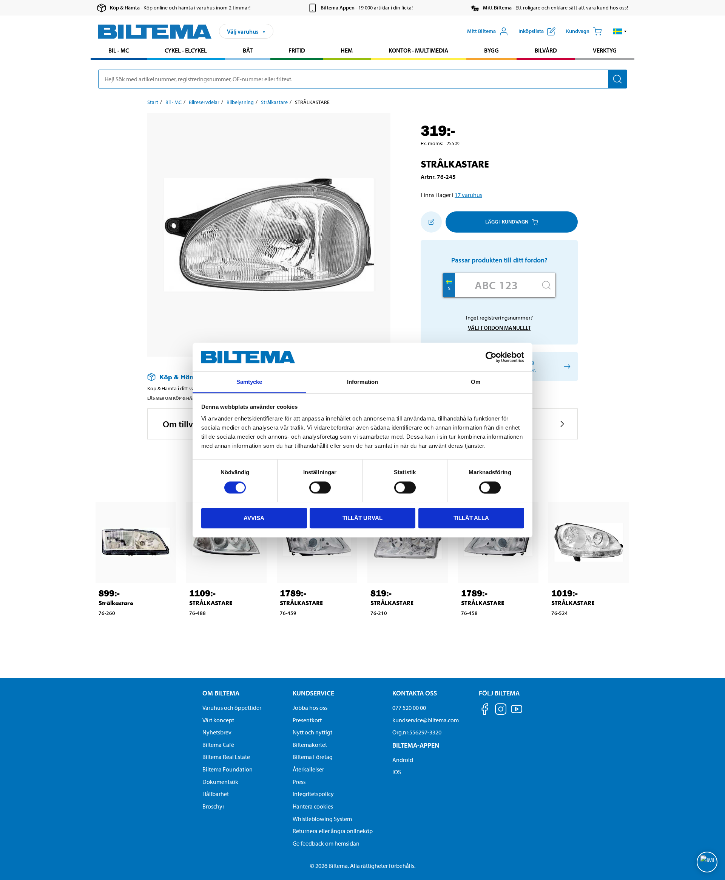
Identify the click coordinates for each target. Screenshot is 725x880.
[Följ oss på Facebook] (485, 710)
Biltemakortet (310, 744)
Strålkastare (274, 102)
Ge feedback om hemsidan (326, 843)
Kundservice (313, 693)
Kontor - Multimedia (418, 50)
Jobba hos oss (310, 707)
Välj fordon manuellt (499, 327)
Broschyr (213, 806)
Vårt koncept (218, 720)
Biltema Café (218, 744)
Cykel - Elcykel (186, 50)
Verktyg (605, 50)
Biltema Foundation (227, 769)
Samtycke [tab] (249, 382)
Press (299, 781)
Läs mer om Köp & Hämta (174, 398)
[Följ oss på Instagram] (501, 710)
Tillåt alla (471, 518)
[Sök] (617, 79)
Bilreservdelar (204, 102)
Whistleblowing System (322, 819)
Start (152, 102)
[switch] (320, 487)
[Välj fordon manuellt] (566, 366)
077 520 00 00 (409, 707)
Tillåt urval (362, 518)
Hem (347, 50)
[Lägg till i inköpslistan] (431, 222)
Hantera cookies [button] (313, 806)
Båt (248, 50)
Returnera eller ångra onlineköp (333, 831)
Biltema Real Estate (226, 756)
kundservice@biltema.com (425, 720)
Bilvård (546, 50)
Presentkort (307, 720)
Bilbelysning (240, 102)
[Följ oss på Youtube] (517, 712)
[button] (620, 31)
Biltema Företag (313, 756)
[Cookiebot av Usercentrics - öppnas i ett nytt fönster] (491, 357)
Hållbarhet (215, 794)
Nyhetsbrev (216, 732)
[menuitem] (119, 51)
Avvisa (254, 518)
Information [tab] (362, 382)
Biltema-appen (415, 745)
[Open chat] (707, 862)
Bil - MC (118, 50)
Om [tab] (475, 382)
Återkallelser (308, 769)
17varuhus (468, 195)
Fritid (296, 50)
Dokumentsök (220, 781)
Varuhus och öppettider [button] (231, 707)
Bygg (491, 50)
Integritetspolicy (313, 794)
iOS (396, 772)
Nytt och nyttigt (312, 732)
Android (402, 760)
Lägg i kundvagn (506, 221)
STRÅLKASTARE (210, 603)
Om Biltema (220, 693)
